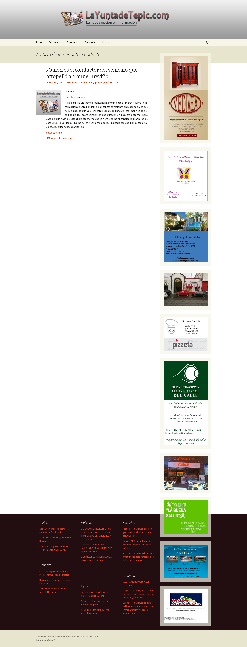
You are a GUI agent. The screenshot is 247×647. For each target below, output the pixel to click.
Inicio (39, 42)
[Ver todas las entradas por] (117, 82)
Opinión (73, 82)
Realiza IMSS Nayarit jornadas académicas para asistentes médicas (137, 544)
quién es (98, 82)
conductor (88, 82)
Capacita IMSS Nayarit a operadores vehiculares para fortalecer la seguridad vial (138, 594)
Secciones (54, 42)
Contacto (107, 42)
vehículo (108, 82)
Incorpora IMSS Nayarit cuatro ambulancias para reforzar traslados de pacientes (138, 557)
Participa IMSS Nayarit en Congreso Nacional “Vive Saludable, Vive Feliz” (138, 532)
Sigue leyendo (55, 132)
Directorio (72, 42)
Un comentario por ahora (61, 137)
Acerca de (90, 42)
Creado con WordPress (47, 640)
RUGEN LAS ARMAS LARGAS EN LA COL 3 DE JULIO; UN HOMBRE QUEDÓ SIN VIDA (96, 548)
